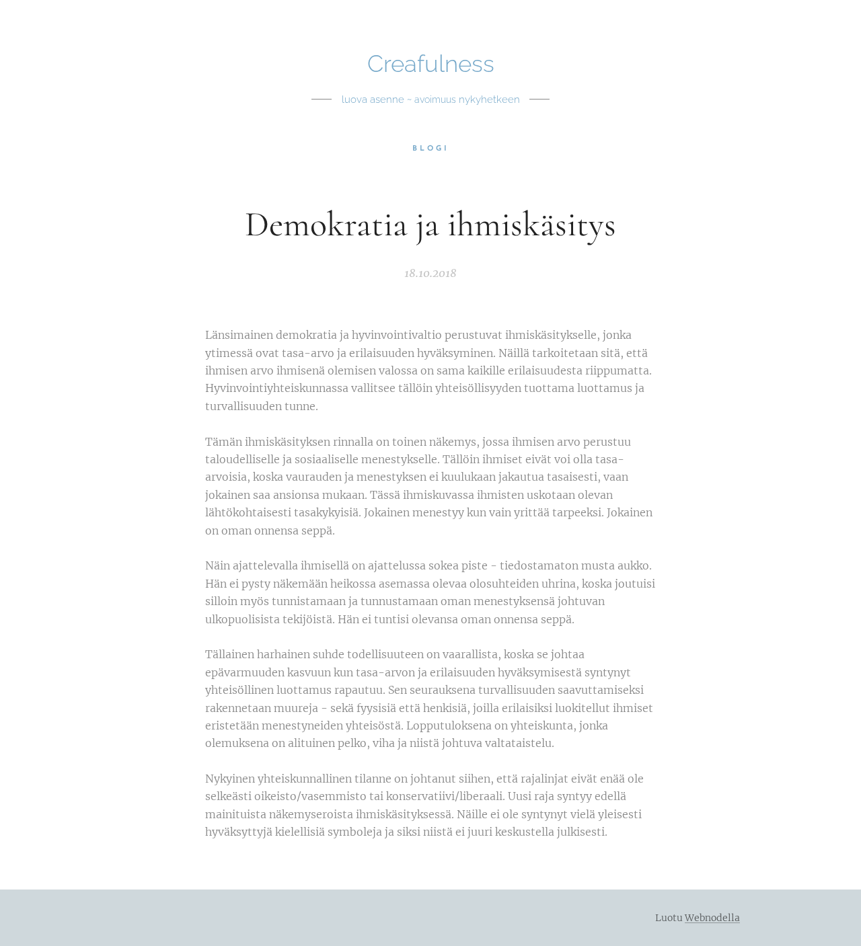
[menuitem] (430, 149)
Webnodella (712, 918)
